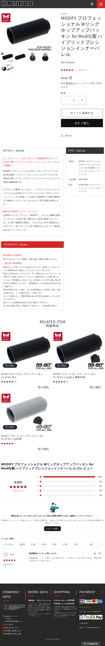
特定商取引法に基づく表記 (13, 634)
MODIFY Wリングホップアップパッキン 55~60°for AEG (22, 376)
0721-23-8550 (9, 624)
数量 (63, 93)
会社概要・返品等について (13, 630)
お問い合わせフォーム (21, 277)
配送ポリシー (69, 609)
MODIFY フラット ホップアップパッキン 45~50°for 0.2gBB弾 (22, 437)
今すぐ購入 (82, 123)
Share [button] (68, 135)
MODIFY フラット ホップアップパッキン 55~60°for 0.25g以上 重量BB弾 (74, 376)
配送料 (69, 83)
